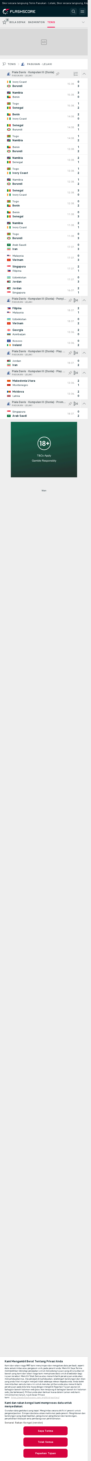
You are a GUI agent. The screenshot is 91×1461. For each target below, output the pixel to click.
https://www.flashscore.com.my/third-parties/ (35, 1397)
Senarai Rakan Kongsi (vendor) (24, 1422)
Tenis (12, 64)
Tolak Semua (45, 1441)
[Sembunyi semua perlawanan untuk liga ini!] (84, 73)
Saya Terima (45, 1430)
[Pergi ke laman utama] (22, 11)
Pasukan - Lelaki (39, 64)
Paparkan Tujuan (45, 1453)
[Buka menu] (82, 11)
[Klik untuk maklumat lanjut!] (44, 84)
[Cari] (73, 11)
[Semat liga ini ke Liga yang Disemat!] (57, 73)
